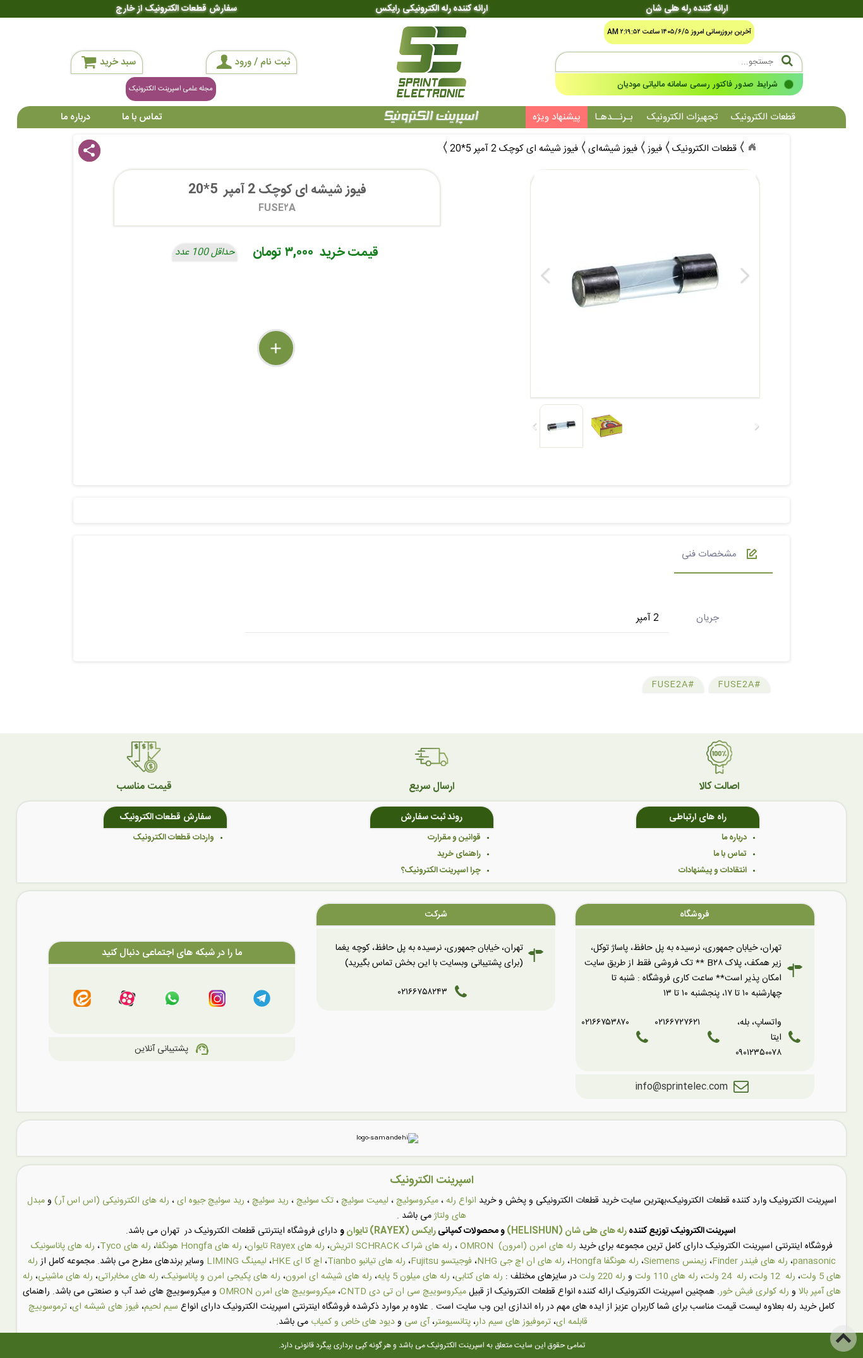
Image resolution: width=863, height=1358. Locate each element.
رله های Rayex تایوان (286, 1246)
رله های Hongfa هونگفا (199, 1246)
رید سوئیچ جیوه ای (210, 1200)
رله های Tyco (125, 1246)
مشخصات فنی (709, 554)
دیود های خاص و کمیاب (353, 1322)
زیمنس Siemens (675, 1261)
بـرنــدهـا (613, 117)
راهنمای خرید (459, 854)
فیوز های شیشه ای (105, 1306)
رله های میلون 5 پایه (413, 1276)
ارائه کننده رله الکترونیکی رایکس (431, 8)
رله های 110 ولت (666, 1276)
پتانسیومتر (453, 1322)
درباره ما (75, 117)
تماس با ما (142, 117)
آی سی (417, 1322)
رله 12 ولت (773, 1276)
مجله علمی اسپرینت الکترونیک (171, 89)
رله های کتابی (479, 1276)
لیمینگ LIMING (237, 1261)
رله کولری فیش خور (754, 1291)
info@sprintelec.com (681, 1087)
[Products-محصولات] (752, 147)
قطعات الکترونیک (763, 117)
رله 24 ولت (725, 1276)
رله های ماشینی (65, 1276)
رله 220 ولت (602, 1276)
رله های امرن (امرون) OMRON (518, 1246)
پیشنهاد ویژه (557, 117)
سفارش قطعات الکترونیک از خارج (176, 8)
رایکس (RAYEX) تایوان (391, 1231)
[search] (679, 62)
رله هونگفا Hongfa (604, 1261)
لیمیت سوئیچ (365, 1200)
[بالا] (843, 1338)
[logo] (431, 62)
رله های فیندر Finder (750, 1261)
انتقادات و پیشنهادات (713, 870)
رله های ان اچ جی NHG (521, 1261)
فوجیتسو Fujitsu (441, 1261)
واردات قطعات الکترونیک (173, 837)
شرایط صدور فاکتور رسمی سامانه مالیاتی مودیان (697, 85)
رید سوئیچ (270, 1200)
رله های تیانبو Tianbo (366, 1261)
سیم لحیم (161, 1306)
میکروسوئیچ (417, 1200)
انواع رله (461, 1200)
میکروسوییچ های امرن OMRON (277, 1291)
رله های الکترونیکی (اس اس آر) (111, 1200)
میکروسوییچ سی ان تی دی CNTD (403, 1291)
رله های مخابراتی (128, 1276)
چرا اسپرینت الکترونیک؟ (441, 870)
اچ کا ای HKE (297, 1261)
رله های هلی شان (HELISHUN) (567, 1231)
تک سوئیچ (315, 1200)
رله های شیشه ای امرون (329, 1276)
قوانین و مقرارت (454, 837)
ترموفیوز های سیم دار (513, 1322)
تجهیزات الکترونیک (682, 117)
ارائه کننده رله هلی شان (687, 8)
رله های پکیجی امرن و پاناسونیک (222, 1276)
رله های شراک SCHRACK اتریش (391, 1246)
